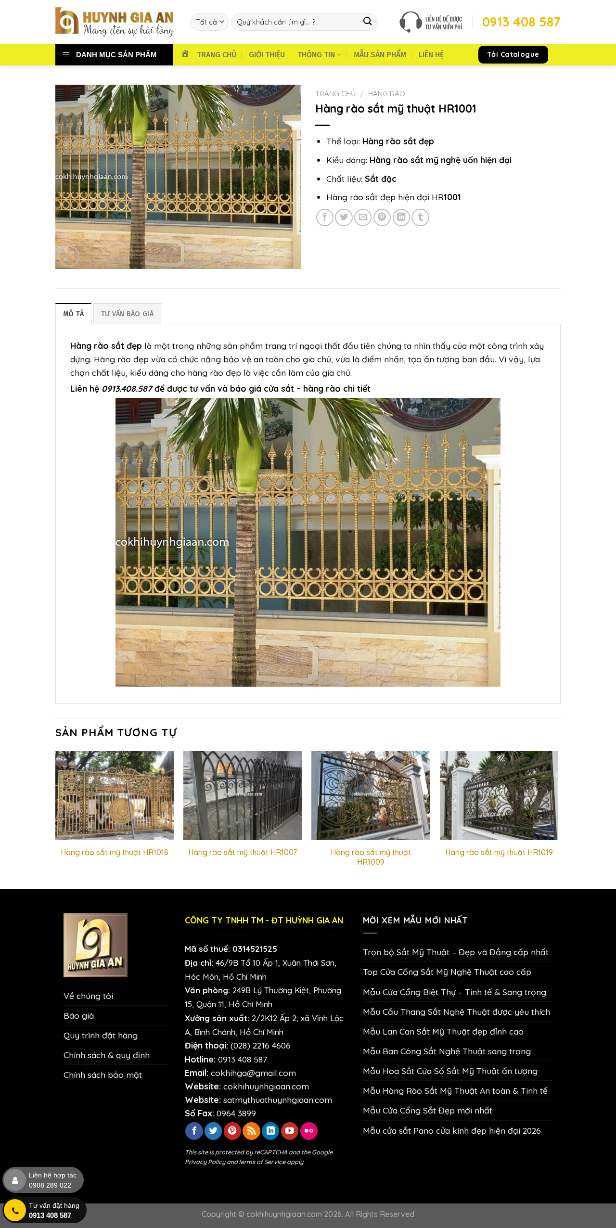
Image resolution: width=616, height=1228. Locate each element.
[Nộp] (368, 22)
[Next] (558, 819)
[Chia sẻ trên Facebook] (325, 217)
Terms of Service (261, 1161)
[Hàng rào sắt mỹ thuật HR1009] (370, 795)
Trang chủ (335, 93)
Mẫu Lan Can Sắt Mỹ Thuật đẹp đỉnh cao (443, 1031)
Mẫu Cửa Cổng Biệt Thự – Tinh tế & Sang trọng (454, 991)
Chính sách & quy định (107, 1054)
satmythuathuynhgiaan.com (277, 1099)
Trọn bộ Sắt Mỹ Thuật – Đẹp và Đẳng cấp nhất (456, 952)
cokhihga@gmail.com (253, 1072)
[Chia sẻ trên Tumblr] (420, 217)
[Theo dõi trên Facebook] (194, 1131)
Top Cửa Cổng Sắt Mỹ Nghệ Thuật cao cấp (447, 971)
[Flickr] (309, 1131)
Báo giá (79, 1015)
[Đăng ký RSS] (251, 1131)
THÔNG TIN (316, 54)
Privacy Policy (205, 1161)
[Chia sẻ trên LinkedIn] (401, 217)
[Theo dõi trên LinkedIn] (270, 1131)
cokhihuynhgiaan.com (266, 1086)
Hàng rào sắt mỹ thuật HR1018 (114, 852)
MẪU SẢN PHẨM (380, 54)
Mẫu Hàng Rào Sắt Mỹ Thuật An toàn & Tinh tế (455, 1090)
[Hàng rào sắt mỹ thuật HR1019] (499, 795)
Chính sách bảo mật (103, 1074)
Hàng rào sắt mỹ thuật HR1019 (499, 852)
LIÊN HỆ (431, 54)
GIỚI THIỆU (267, 54)
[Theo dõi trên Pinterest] (232, 1131)
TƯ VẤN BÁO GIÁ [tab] (127, 314)
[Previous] (56, 819)
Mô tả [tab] (73, 314)
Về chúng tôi (88, 995)
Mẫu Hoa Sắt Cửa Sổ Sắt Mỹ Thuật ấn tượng (450, 1070)
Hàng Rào (386, 93)
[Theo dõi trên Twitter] (213, 1131)
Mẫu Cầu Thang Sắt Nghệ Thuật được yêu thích (456, 1011)
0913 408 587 (242, 1059)
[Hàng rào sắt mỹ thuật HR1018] (114, 795)
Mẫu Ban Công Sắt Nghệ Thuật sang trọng (447, 1051)
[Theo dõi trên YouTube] (289, 1131)
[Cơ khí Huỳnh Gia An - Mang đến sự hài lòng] (115, 22)
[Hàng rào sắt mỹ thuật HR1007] (242, 795)
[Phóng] (69, 256)
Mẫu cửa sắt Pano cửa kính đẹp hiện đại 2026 (452, 1130)
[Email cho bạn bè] (363, 217)
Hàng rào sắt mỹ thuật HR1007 (242, 852)
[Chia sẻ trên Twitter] (343, 217)
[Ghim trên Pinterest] (382, 217)
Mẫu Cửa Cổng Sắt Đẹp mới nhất (427, 1110)
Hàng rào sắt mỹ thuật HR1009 (371, 857)
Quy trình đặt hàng (101, 1035)
